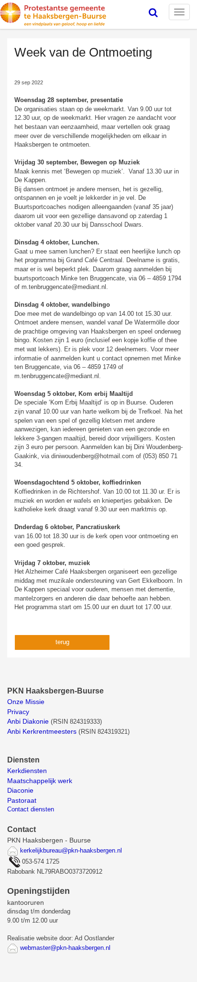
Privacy (18, 712)
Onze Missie (26, 701)
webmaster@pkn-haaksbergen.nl (65, 947)
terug (62, 642)
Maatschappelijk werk (39, 781)
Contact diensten (30, 809)
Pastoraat (21, 800)
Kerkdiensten (28, 770)
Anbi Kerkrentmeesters (42, 731)
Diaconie (20, 790)
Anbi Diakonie (28, 721)
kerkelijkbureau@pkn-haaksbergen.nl (71, 850)
